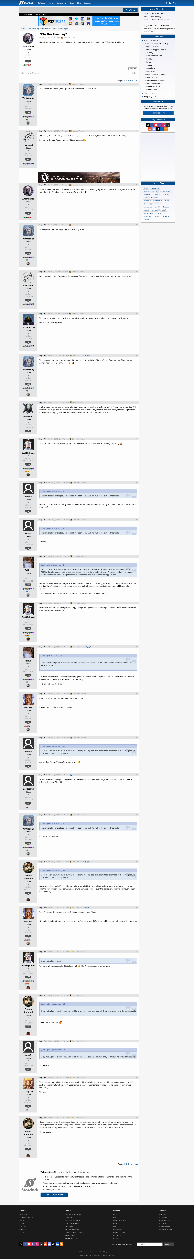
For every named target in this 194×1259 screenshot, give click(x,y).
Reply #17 (43, 775)
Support (87, 3)
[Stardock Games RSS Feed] (166, 129)
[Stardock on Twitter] (148, 125)
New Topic (130, 10)
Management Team (119, 1220)
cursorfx (146, 210)
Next (131, 80)
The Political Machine (72, 1229)
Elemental (68, 1217)
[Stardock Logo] (26, 3)
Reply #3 (42, 185)
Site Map (111, 1255)
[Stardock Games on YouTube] (156, 125)
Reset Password (164, 1226)
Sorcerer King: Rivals (71, 1238)
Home (23, 29)
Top (136, 84)
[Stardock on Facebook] (152, 125)
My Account (163, 1217)
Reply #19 (43, 862)
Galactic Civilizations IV (72, 1220)
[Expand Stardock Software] (142, 40)
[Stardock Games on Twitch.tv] (160, 125)
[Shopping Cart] (170, 3)
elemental (132, 69)
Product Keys (163, 1223)
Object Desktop (24, 1214)
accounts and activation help (153, 201)
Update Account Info (166, 1229)
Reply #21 (43, 951)
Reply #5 (42, 272)
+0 (28, 431)
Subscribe (169, 1244)
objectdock (147, 194)
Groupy (21, 1232)
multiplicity (157, 194)
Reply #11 (43, 520)
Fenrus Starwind (28, 877)
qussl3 (28, 533)
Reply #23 (43, 1041)
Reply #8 (42, 402)
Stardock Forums (79, 775)
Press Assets (117, 1229)
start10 (167, 201)
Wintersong (28, 98)
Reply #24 (43, 1078)
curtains (156, 216)
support (146, 219)
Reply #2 (42, 131)
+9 (28, 342)
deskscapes (154, 197)
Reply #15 (43, 694)
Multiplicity (22, 1229)
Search (37, 14)
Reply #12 (43, 556)
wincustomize (156, 204)
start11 (157, 207)
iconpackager (148, 207)
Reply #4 (42, 225)
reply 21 (61, 1004)
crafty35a (28, 1091)
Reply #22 (43, 995)
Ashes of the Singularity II (73, 1214)
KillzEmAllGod (28, 327)
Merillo (28, 496)
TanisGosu (28, 416)
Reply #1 (42, 84)
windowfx (163, 210)
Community (61, 3)
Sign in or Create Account (54, 1195)
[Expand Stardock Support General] (145, 49)
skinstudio (166, 207)
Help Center (163, 1214)
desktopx (147, 204)
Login (44, 14)
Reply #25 (43, 1117)
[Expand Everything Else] (142, 96)
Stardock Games (32, 29)
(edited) (87, 356)
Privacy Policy (84, 1255)
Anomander (28, 46)
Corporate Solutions (26, 1217)
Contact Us (117, 1235)
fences (146, 188)
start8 (146, 197)
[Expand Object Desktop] (145, 46)
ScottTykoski (28, 453)
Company (117, 1210)
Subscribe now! (158, 113)
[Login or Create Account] (166, 3)
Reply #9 (42, 439)
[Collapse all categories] (173, 40)
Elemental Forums (69, 38)
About (115, 1214)
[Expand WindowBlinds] (145, 89)
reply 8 (61, 565)
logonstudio (147, 216)
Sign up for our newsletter (124, 1244)
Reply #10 (43, 483)
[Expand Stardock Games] (142, 93)
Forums (115, 1238)
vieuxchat (28, 145)
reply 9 (61, 491)
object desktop (148, 213)
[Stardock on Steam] (168, 125)
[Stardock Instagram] (164, 125)
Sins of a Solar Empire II (72, 1223)
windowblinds (155, 188)
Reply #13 (43, 603)
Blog (79, 3)
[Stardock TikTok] (158, 129)
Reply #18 (43, 815)
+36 (28, 159)
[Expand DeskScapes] (145, 59)
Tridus (28, 570)
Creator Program (119, 1232)
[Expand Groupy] (145, 65)
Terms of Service (95, 1255)
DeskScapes (23, 1226)
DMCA (105, 1255)
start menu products (150, 191)
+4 (28, 61)
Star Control (69, 1226)
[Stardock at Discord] (154, 129)
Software (41, 3)
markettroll (28, 788)
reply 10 (59, 655)
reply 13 (61, 746)
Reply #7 (42, 356)
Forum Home (27, 14)
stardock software (165, 191)
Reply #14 (43, 647)
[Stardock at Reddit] (150, 129)
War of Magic (62, 29)
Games (51, 3)
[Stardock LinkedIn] (162, 129)
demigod (155, 210)
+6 (28, 722)
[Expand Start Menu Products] (145, 83)
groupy (165, 194)
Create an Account (165, 1220)
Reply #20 (43, 907)
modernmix (165, 216)
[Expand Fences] (145, 62)
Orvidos (28, 707)
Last (136, 80)
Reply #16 (43, 738)
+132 (28, 464)
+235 (28, 112)
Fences (21, 1223)
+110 (28, 585)
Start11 (21, 1220)
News (71, 3)
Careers (115, 1223)
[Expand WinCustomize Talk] (145, 86)
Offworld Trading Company (74, 1232)
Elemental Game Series (48, 29)
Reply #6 (42, 314)
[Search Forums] (174, 3)
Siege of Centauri (70, 1235)
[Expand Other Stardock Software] (145, 74)
